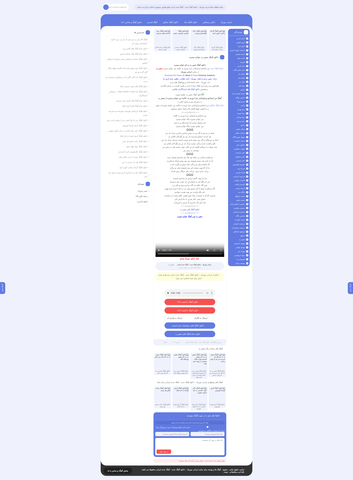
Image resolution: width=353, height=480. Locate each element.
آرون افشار (240, 42)
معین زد (171, 265)
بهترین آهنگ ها (216, 342)
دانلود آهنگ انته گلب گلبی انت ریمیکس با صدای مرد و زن (126, 79)
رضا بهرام (241, 109)
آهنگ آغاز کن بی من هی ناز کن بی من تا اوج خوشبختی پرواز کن (129, 41)
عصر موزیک (142, 191)
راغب (243, 105)
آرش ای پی (240, 38)
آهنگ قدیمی (152, 22)
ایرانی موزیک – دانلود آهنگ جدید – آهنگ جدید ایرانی (250, 5)
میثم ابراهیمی (239, 255)
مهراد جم (241, 251)
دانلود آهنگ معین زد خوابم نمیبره (203, 57)
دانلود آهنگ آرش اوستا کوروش (135, 126)
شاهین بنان (240, 145)
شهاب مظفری (239, 149)
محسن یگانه (240, 216)
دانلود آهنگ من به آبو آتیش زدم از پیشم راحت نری (127, 120)
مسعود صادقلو (239, 232)
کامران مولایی (239, 180)
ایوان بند (241, 74)
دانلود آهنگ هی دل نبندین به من (134, 162)
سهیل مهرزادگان (238, 137)
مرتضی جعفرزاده (238, 228)
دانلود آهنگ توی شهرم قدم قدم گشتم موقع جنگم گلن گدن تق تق (127, 70)
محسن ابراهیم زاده (237, 204)
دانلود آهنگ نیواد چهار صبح (136, 146)
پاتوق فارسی (142, 201)
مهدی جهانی (240, 247)
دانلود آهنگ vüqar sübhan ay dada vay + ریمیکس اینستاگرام (128, 94)
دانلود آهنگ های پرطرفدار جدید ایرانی (188, 325)
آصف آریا (241, 46)
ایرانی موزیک (226, 22)
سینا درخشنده (239, 141)
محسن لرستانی (239, 212)
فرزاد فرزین (240, 172)
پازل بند (242, 82)
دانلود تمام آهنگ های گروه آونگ (134, 106)
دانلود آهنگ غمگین (170, 22)
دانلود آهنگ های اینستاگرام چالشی (186, 89)
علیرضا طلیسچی (238, 165)
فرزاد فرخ (241, 169)
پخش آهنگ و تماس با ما (131, 22)
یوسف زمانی (240, 263)
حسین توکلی (240, 98)
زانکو (243, 125)
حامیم (242, 90)
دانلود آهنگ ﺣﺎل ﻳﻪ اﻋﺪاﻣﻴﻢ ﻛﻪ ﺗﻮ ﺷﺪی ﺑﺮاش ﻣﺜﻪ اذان (127, 175)
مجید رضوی (240, 200)
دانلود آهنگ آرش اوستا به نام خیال (133, 136)
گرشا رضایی (240, 188)
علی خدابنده (240, 153)
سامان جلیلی (240, 133)
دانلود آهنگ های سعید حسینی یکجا (133, 86)
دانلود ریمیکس (209, 22)
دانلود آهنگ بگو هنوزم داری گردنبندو (133, 152)
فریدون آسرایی (239, 176)
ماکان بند (241, 192)
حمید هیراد (241, 102)
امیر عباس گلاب (239, 70)
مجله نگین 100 (141, 196)
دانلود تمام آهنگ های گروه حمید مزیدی (131, 101)
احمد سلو (241, 58)
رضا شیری (241, 113)
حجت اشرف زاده (238, 94)
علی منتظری (240, 157)
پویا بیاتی (241, 86)
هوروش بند (240, 259)
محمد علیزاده (240, 220)
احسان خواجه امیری (237, 50)
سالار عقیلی (240, 129)
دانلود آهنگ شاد (190, 22)
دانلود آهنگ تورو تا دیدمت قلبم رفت (133, 157)
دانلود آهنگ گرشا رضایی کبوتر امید (133, 167)
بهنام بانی (241, 78)
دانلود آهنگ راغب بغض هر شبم (135, 141)
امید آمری (241, 66)
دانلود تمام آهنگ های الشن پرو (135, 49)
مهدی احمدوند (239, 243)
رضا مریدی (241, 121)
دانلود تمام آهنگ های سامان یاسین (133, 54)
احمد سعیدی (240, 54)
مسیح (242, 236)
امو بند (242, 62)
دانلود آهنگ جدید (217, 68)
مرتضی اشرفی (239, 224)
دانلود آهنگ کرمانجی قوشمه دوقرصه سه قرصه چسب (128, 113)
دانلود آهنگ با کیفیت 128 (187, 310)
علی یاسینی (240, 161)
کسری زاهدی (240, 184)
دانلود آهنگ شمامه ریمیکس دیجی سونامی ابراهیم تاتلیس (127, 61)
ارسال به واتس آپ (174, 318)
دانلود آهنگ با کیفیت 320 (187, 302)
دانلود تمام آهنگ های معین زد (187, 334)
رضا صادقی (240, 117)
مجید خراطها (240, 196)
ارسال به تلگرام (200, 318)
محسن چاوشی (239, 208)
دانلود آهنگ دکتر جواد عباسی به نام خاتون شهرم (128, 131)
